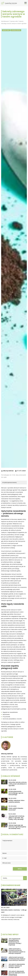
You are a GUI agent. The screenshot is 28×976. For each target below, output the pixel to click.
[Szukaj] (25, 878)
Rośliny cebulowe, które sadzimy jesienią (16, 801)
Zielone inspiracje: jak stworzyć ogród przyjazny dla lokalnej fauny (17, 826)
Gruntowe (6, 30)
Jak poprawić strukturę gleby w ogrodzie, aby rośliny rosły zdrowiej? (16, 817)
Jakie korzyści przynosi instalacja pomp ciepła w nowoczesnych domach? (17, 958)
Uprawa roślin (15, 30)
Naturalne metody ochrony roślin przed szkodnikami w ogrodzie (18, 784)
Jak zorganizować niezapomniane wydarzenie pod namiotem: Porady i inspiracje (15, 942)
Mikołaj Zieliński (8, 470)
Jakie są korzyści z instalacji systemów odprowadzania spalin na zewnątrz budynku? (17, 951)
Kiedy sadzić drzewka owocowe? (16, 809)
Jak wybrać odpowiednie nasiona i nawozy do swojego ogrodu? (17, 966)
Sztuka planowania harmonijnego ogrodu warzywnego (16, 793)
